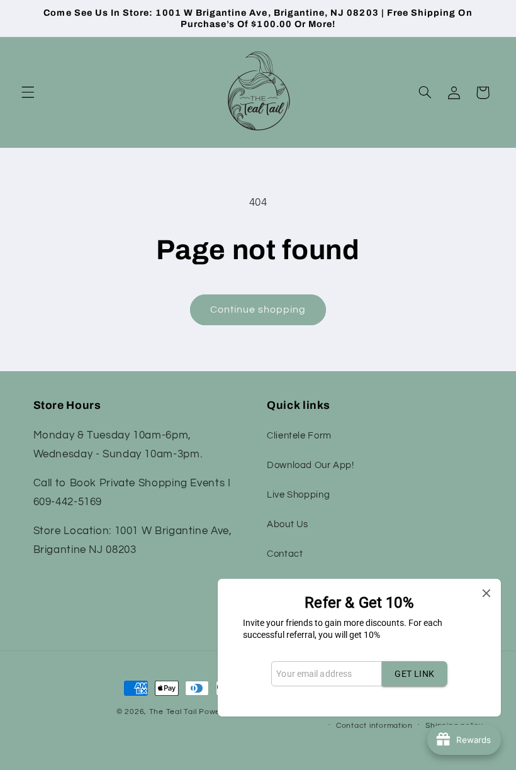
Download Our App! (310, 465)
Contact (285, 554)
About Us (287, 524)
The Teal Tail (173, 711)
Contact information (374, 725)
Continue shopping (258, 309)
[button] (27, 92)
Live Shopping (298, 494)
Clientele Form (299, 435)
